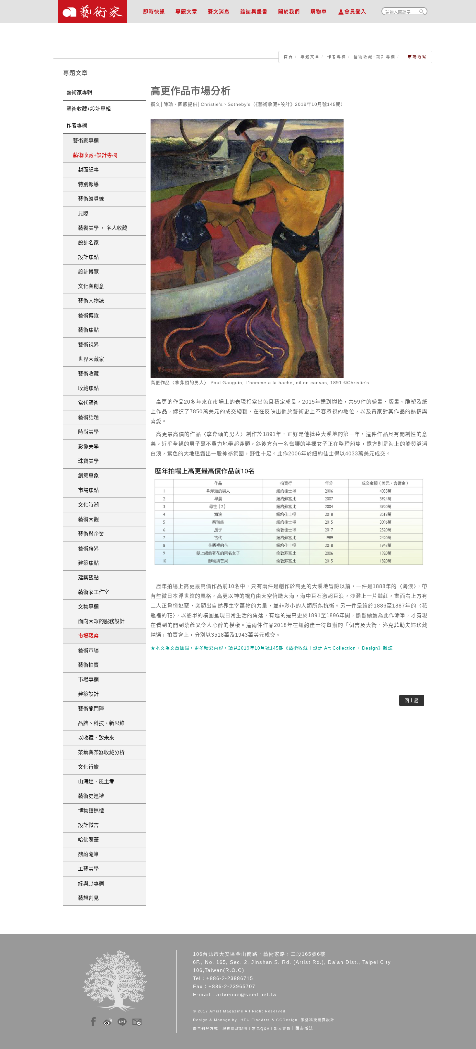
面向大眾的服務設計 (99, 621)
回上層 (411, 700)
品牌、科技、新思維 (99, 723)
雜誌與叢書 (254, 11)
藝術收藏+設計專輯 (88, 109)
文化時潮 (86, 505)
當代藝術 (86, 403)
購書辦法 (304, 1028)
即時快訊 (154, 11)
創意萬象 (86, 475)
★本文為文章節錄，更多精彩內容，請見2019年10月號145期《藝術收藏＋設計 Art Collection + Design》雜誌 (272, 648)
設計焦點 (86, 257)
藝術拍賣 (86, 665)
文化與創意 (88, 286)
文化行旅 (86, 767)
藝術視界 (86, 344)
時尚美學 (86, 432)
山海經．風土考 (93, 781)
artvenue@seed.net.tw (246, 994)
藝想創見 (86, 898)
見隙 (80, 213)
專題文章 (187, 11)
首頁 (288, 57)
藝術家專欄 (86, 140)
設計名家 (86, 242)
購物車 (319, 11)
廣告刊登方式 (205, 1029)
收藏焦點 (86, 388)
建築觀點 (86, 577)
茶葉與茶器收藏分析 (99, 752)
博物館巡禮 (88, 810)
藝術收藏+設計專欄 (375, 57)
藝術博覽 (86, 315)
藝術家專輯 (79, 92)
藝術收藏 (86, 373)
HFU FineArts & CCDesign (269, 1020)
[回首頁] (92, 9)
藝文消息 (219, 11)
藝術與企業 (88, 534)
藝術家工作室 (91, 592)
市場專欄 (86, 679)
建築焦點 (86, 563)
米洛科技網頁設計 (317, 1020)
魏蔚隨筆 (86, 854)
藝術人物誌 (88, 301)
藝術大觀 (86, 519)
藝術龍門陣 (88, 708)
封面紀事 (86, 170)
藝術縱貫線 (88, 199)
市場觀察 (86, 636)
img (93, 1021)
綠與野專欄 (88, 883)
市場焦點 (86, 490)
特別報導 (86, 184)
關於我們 (289, 11)
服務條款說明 (235, 1029)
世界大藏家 (88, 359)
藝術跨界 (86, 548)
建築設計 (86, 694)
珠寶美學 (86, 461)
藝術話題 (86, 417)
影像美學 (86, 446)
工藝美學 (86, 869)
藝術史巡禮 (88, 796)
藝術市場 (86, 650)
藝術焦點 (86, 330)
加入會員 (282, 1029)
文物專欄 (86, 606)
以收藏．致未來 (93, 738)
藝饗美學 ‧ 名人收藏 (100, 228)
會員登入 (356, 11)
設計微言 (86, 825)
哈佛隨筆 (86, 840)
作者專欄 (336, 57)
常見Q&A (261, 1029)
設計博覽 (86, 271)
